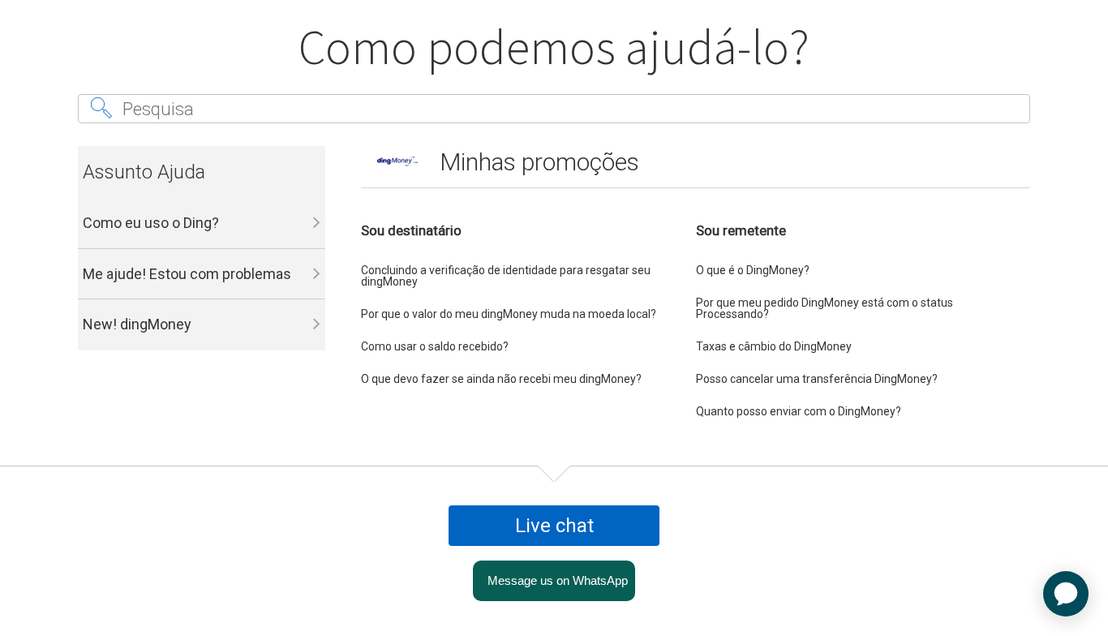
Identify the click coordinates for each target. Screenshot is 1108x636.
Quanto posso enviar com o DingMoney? (798, 411)
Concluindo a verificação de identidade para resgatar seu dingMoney (506, 276)
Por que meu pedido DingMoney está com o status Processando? (824, 308)
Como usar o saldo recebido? (435, 346)
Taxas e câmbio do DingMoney (774, 346)
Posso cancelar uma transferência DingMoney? (817, 378)
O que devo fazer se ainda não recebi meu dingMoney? (501, 378)
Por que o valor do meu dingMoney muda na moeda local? (508, 313)
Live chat (554, 525)
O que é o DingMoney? (753, 270)
